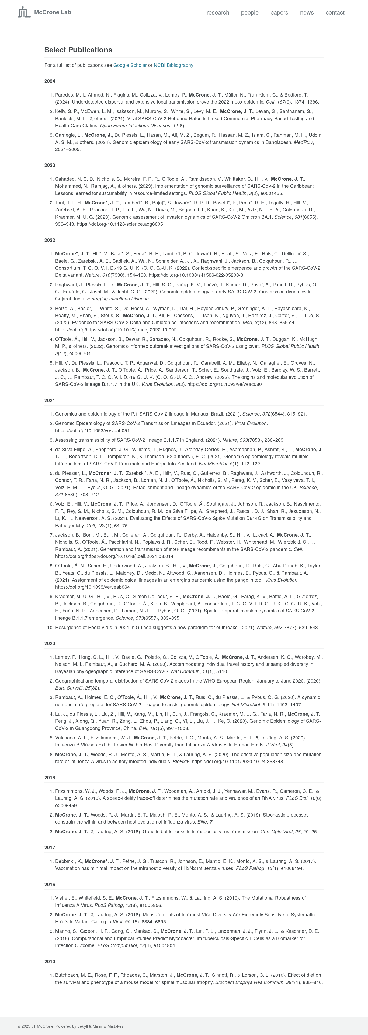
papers (279, 12)
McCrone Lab (52, 12)
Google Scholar (130, 64)
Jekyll (83, 1026)
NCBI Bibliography (173, 64)
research (218, 12)
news (307, 12)
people (250, 12)
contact (335, 12)
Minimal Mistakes (108, 1026)
